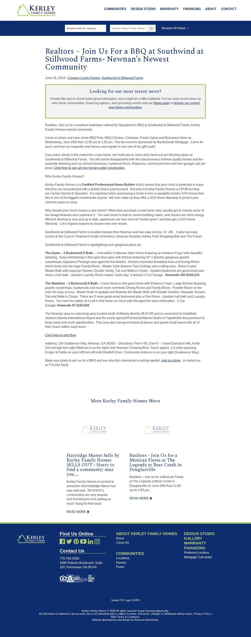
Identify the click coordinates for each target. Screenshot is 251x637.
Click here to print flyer (60, 335)
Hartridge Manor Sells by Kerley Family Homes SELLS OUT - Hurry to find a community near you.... (93, 465)
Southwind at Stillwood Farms (122, 78)
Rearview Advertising (146, 619)
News (120, 538)
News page (161, 103)
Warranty (169, 9)
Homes (121, 562)
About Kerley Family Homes (146, 534)
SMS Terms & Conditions (125, 616)
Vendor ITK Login (121, 600)
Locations (123, 558)
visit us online (171, 360)
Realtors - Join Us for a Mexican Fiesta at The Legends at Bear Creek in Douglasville (155, 462)
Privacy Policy (202, 613)
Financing (192, 9)
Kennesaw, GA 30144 (81, 567)
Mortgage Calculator (198, 557)
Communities (115, 9)
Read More (77, 511)
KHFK (136, 600)
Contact (228, 9)
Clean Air (122, 542)
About (210, 9)
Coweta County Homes (84, 78)
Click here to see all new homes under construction (89, 168)
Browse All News (174, 28)
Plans (120, 567)
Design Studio (143, 9)
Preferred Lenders (196, 552)
